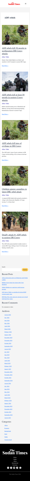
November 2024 (8, 375)
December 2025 (8, 337)
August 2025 (7, 349)
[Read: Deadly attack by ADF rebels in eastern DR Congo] (15, 221)
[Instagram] (8, 468)
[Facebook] (11, 468)
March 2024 (7, 398)
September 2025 (8, 346)
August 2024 (7, 383)
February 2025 (8, 366)
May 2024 (7, 392)
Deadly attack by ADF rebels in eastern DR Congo (14, 236)
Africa (3, 57)
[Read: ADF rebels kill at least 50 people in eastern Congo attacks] (15, 81)
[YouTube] (14, 468)
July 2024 (6, 386)
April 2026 (7, 326)
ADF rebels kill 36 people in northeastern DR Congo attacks (14, 50)
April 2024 (7, 395)
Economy (6, 428)
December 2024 (8, 372)
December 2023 (8, 406)
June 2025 (6, 355)
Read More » (5, 66)
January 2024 (7, 403)
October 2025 (7, 343)
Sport (5, 434)
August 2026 (7, 315)
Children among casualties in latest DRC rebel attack (14, 190)
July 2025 (6, 352)
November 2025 (8, 340)
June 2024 (6, 389)
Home (15, 457)
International (7, 431)
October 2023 (7, 412)
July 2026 (6, 317)
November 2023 (8, 409)
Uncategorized (8, 440)
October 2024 (7, 378)
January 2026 (7, 335)
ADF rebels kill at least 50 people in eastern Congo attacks (13, 97)
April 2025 (7, 360)
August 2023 (7, 418)
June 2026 (6, 320)
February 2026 (8, 332)
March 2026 (7, 329)
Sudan (6, 437)
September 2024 (8, 380)
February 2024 (8, 400)
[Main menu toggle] (25, 3)
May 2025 (7, 358)
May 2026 (7, 323)
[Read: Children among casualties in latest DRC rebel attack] (15, 175)
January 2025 (7, 369)
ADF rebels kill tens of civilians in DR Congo (12, 144)
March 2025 (7, 363)
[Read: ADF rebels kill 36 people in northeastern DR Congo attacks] (15, 34)
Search (3, 267)
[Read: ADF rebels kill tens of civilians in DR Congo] (15, 130)
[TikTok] (17, 468)
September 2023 (8, 415)
